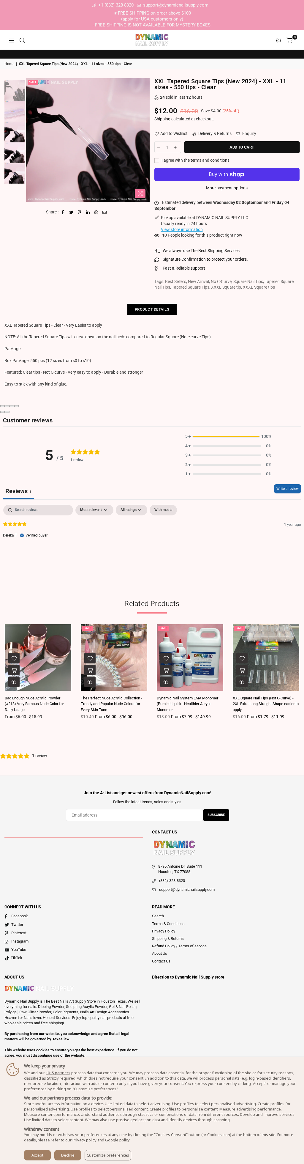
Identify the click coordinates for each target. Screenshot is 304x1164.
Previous (31, 140)
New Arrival (198, 281)
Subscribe (216, 815)
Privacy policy (84, 1140)
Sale (33, 82)
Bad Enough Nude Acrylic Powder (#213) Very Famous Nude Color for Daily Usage (34, 704)
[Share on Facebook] (63, 212)
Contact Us (161, 961)
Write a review (287, 489)
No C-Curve (221, 281)
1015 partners (58, 1072)
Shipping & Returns (168, 938)
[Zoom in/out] (16, 406)
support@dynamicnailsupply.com (175, 5)
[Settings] (278, 40)
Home (9, 64)
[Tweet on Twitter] (71, 212)
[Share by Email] (104, 212)
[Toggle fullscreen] (12, 406)
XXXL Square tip (226, 287)
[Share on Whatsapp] (96, 212)
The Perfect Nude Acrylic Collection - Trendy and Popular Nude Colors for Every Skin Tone (111, 704)
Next (145, 140)
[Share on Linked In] (88, 212)
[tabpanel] (152, 542)
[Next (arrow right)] (7, 412)
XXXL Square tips (259, 287)
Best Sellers (175, 281)
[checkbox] (163, 510)
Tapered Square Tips (190, 287)
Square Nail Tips (248, 281)
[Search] (22, 40)
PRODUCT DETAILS (152, 309)
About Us (159, 953)
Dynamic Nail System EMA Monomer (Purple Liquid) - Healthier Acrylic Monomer (187, 704)
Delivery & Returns (214, 133)
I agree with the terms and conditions (195, 160)
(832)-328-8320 (172, 880)
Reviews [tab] (18, 491)
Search (158, 916)
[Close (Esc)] (2, 406)
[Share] (7, 406)
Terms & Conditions (168, 923)
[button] (228, 437)
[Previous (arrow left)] (2, 412)
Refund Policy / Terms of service (179, 946)
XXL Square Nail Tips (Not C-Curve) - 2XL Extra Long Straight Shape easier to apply (266, 704)
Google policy (117, 1140)
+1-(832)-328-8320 (115, 5)
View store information (182, 229)
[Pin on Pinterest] (79, 212)
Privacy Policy (163, 931)
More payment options (227, 187)
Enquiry (248, 133)
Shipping (162, 119)
